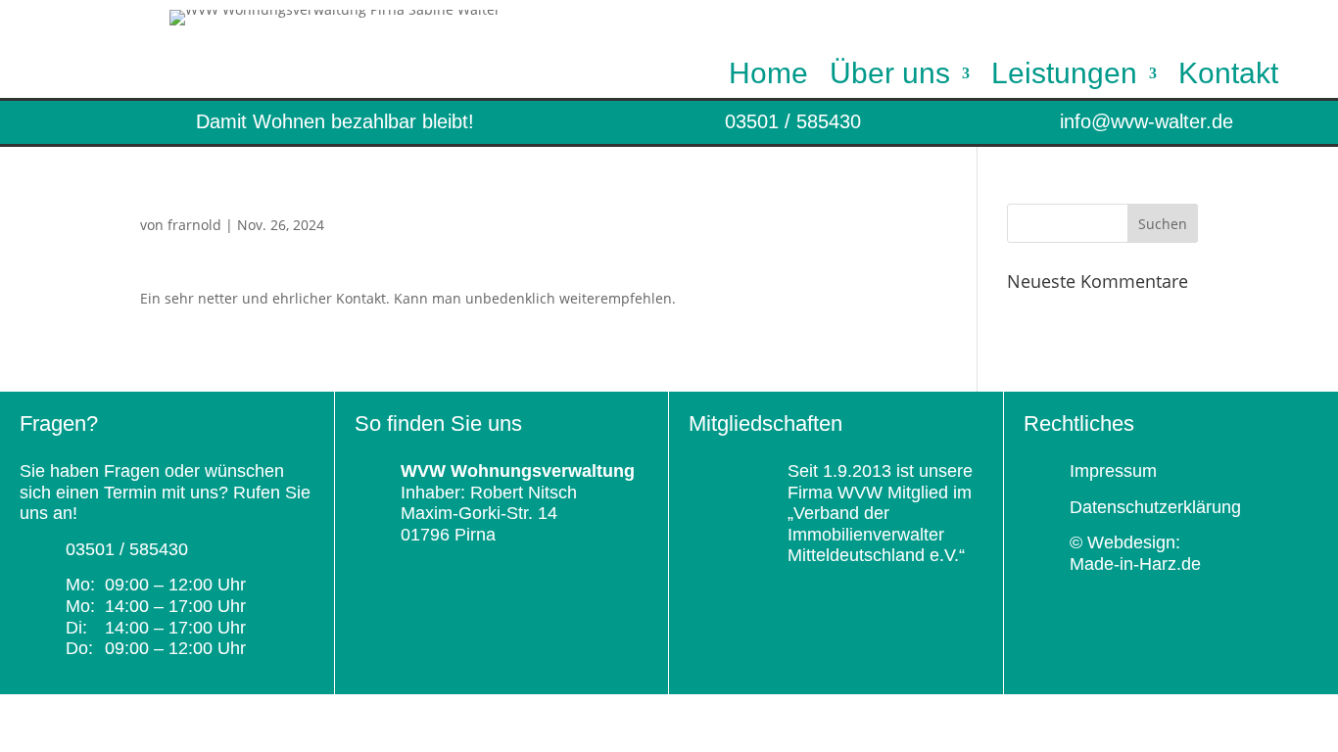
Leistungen (1064, 77)
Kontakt (1228, 77)
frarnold (194, 224)
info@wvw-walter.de (1146, 121)
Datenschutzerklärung (1155, 507)
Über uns (890, 77)
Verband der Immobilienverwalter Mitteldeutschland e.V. (873, 534)
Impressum (1113, 471)
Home (768, 77)
